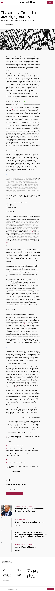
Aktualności (3, 8)
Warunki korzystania (12, 584)
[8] (24, 323)
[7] (24, 305)
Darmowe (8, 8)
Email (18, 571)
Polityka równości (6, 580)
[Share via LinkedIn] (11, 480)
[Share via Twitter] (7, 480)
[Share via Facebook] (9, 480)
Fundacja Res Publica (7, 574)
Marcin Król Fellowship (7, 573)
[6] (29, 284)
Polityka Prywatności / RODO (8, 577)
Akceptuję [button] (50, 588)
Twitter (18, 573)
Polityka (12, 8)
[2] (32, 231)
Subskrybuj (14, 493)
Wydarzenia (5, 570)
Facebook (19, 575)
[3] (6, 242)
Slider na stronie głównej (20, 8)
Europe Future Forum (7, 576)
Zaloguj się (50, 2)
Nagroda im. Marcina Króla (8, 571)
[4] (11, 261)
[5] (8, 275)
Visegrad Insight (6, 575)
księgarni (40, 104)
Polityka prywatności (5, 584)
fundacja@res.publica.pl (31, 577)
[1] (12, 109)
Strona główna (29, 8)
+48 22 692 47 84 (20, 570)
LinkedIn (19, 574)
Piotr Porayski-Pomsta (9, 24)
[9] (16, 387)
